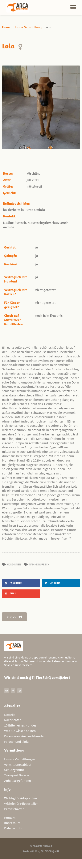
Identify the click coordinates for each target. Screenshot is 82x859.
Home (6, 27)
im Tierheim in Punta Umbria (24, 210)
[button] (73, 7)
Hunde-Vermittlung (27, 27)
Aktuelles (12, 705)
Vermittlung (14, 750)
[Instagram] (19, 690)
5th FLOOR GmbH (50, 851)
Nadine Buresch (39, 564)
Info (7, 789)
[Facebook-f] (13, 690)
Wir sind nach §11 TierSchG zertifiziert (37, 677)
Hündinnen (14, 564)
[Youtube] (6, 690)
